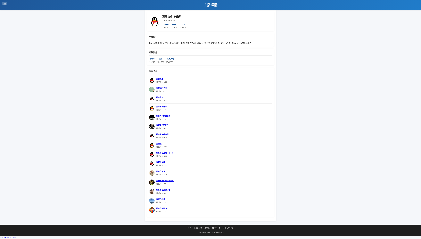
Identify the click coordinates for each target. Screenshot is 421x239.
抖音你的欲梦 (228, 228)
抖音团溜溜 (160, 162)
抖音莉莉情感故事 (163, 116)
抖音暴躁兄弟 (161, 107)
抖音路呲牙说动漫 (163, 190)
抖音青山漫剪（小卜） (165, 153)
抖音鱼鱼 (159, 97)
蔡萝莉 (207, 228)
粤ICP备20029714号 (8, 237)
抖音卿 (158, 144)
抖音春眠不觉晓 (162, 125)
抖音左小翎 (160, 199)
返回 (4, 4)
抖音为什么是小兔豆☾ (165, 181)
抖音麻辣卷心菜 (162, 134)
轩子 (189, 228)
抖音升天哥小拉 (162, 208)
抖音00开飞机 (161, 88)
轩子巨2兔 (216, 228)
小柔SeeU (198, 228)
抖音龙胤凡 (160, 171)
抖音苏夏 (159, 79)
